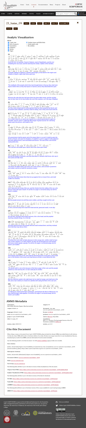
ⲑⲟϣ (30, 127)
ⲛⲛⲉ (15, 232)
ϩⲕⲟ (39, 273)
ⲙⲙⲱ (56, 79)
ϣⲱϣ (14, 154)
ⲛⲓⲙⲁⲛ (21, 182)
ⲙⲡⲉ (44, 184)
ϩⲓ (46, 58)
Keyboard (81, 13)
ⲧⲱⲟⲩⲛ (28, 173)
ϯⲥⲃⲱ (58, 213)
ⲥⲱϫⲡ (21, 58)
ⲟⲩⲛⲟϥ (40, 79)
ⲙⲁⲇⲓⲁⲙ (61, 94)
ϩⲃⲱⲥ (43, 104)
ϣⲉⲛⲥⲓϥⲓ (25, 165)
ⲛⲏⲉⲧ (49, 69)
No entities (31, 46)
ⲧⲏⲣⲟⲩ (41, 254)
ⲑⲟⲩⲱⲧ (27, 104)
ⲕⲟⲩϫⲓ (14, 206)
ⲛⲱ (18, 234)
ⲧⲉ (14, 127)
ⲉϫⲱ (50, 173)
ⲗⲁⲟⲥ (19, 79)
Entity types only (33, 44)
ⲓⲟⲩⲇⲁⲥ (32, 288)
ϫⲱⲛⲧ (21, 262)
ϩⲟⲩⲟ (11, 79)
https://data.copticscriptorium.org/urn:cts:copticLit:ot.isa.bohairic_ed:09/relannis (36, 385)
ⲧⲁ (24, 129)
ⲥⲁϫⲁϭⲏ (13, 275)
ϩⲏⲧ (22, 154)
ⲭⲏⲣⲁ (61, 232)
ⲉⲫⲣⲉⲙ (36, 152)
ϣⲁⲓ (25, 182)
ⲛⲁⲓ (58, 133)
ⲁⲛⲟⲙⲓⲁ (26, 250)
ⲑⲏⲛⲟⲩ (44, 71)
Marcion (50, 316)
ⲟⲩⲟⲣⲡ (21, 145)
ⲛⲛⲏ (23, 81)
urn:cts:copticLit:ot (19, 363)
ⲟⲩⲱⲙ (25, 252)
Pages (11, 51)
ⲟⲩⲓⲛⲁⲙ (25, 273)
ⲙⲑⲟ (14, 81)
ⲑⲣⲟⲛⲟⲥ (51, 127)
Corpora (33, 4)
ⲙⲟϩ (18, 250)
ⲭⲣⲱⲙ (47, 106)
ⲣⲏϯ (20, 81)
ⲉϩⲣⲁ (57, 81)
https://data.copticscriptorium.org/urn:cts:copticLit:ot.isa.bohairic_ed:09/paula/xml (37, 382)
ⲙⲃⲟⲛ (59, 184)
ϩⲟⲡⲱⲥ (23, 224)
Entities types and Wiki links (36, 42)
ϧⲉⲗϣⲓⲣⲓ (39, 232)
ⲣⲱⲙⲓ (56, 264)
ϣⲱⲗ (53, 81)
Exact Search (82, 14)
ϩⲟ (30, 213)
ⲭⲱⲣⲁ (34, 56)
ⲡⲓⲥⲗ (47, 145)
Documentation (43, 4)
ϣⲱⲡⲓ (20, 115)
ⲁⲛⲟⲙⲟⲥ (39, 234)
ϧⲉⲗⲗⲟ (11, 213)
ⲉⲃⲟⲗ (31, 79)
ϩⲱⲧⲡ (14, 106)
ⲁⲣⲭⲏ (16, 115)
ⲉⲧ (29, 58)
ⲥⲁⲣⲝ (52, 275)
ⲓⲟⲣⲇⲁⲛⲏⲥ (56, 58)
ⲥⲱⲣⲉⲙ (47, 222)
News (51, 4)
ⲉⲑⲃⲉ (9, 232)
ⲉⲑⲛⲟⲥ (21, 60)
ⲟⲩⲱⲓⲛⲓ (42, 69)
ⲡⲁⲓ (27, 222)
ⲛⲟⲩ (35, 232)
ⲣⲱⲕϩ (40, 264)
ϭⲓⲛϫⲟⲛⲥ (24, 236)
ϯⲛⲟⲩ (10, 133)
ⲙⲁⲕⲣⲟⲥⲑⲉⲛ (60, 250)
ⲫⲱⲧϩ (39, 163)
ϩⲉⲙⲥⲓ (47, 152)
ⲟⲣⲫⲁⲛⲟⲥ (51, 232)
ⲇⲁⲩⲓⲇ (57, 127)
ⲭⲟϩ (35, 133)
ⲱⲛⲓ (47, 163)
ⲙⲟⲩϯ (38, 115)
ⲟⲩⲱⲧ (28, 206)
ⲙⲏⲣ (49, 58)
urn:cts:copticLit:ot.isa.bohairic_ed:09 (29, 357)
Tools (27, 4)
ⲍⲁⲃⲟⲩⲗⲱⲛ (41, 56)
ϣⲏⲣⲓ (39, 113)
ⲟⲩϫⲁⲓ (49, 117)
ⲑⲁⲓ (33, 213)
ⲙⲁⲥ (23, 113)
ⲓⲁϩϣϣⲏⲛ (20, 254)
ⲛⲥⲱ (9, 198)
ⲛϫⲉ (20, 152)
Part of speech (14, 44)
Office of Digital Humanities (11, 403)
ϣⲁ (15, 133)
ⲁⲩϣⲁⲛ (10, 92)
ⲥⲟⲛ (14, 266)
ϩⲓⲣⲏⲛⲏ (33, 117)
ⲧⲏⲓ (47, 113)
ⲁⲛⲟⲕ (15, 117)
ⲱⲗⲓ (15, 92)
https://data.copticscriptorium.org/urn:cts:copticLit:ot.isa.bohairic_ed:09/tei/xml (35, 379)
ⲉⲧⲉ (35, 127)
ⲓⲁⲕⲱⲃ (31, 145)
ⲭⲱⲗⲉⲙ (29, 56)
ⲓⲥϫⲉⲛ (9, 131)
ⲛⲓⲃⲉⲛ (16, 104)
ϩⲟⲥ (27, 129)
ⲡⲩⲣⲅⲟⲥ (47, 165)
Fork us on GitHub (64, 402)
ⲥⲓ (26, 275)
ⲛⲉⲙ (16, 58)
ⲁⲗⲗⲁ (25, 163)
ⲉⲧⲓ (12, 186)
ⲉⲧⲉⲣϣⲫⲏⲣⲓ (22, 213)
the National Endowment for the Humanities (36, 402)
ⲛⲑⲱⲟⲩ (26, 234)
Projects (57, 4)
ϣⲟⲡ (31, 58)
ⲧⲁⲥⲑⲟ (50, 184)
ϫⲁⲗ (11, 254)
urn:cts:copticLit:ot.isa (17, 360)
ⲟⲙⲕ (32, 224)
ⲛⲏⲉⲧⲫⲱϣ (43, 81)
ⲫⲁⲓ (14, 56)
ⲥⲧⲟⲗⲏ (12, 104)
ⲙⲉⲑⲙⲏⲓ (56, 129)
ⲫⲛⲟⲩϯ (28, 232)
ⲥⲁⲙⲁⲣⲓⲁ (56, 152)
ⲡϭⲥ (18, 145)
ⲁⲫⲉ (45, 204)
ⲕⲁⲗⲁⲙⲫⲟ (55, 254)
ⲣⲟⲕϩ (37, 106)
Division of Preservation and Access (30, 403)
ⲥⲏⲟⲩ (20, 133)
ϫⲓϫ (17, 186)
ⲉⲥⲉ (14, 250)
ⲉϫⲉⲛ (40, 71)
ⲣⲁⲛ (46, 115)
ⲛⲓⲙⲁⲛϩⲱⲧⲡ (49, 182)
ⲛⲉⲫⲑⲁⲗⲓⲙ (52, 56)
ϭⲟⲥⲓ (30, 154)
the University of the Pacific (32, 405)
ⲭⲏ (31, 92)
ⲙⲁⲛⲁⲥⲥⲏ (28, 286)
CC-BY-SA (50, 312)
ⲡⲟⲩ (60, 196)
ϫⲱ (38, 154)
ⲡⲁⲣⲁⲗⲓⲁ (40, 58)
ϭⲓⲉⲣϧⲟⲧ (38, 196)
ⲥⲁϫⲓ (15, 236)
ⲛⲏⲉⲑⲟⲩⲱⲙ (11, 184)
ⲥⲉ (21, 106)
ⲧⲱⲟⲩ (37, 173)
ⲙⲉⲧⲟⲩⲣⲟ (18, 129)
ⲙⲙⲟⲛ (26, 127)
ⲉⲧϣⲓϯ (23, 94)
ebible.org (58, 322)
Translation (13, 46)
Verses (12, 49)
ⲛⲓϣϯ (35, 69)
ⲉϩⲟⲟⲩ (54, 94)
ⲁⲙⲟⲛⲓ (41, 129)
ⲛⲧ (26, 224)
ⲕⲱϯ (63, 196)
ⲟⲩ (33, 69)
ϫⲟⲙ (55, 196)
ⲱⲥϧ (37, 81)
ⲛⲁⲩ (29, 69)
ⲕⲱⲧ (38, 165)
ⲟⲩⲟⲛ (61, 234)
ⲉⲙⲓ (17, 152)
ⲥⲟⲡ (39, 288)
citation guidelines (42, 340)
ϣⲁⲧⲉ (31, 196)
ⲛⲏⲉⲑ (9, 69)
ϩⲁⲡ (64, 129)
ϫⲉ (9, 104)
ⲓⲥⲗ (19, 184)
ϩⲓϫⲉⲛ (53, 92)
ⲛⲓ (18, 60)
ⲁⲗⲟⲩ (15, 113)
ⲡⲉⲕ (17, 79)
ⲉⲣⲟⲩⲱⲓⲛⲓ (36, 71)
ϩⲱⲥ (30, 264)
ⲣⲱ (54, 234)
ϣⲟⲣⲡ (18, 56)
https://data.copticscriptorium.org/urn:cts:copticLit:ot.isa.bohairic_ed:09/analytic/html (48, 372)
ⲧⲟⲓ (33, 127)
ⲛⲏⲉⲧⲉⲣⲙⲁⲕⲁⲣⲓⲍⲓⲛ (19, 222)
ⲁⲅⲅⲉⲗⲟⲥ (53, 115)
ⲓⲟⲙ (13, 58)
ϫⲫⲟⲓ (60, 275)
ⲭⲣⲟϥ (38, 104)
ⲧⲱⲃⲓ (14, 163)
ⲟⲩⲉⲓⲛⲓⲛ (39, 182)
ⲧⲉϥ (14, 115)
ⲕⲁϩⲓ (47, 56)
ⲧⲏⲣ (28, 152)
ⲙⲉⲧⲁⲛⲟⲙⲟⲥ (16, 215)
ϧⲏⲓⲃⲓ (14, 71)
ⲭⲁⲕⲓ (20, 69)
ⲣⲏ (31, 182)
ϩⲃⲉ (23, 92)
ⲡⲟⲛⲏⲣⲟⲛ (46, 234)
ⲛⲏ (27, 58)
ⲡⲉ (23, 215)
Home (22, 4)
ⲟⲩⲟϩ (45, 69)
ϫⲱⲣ (31, 94)
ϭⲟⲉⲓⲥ (41, 133)
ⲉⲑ (22, 273)
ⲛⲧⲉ (9, 58)
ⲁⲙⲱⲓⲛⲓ (29, 163)
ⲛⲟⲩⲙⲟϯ (57, 92)
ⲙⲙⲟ (34, 94)
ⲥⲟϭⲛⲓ (12, 117)
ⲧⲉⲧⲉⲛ (25, 69)
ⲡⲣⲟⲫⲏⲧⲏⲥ (48, 213)
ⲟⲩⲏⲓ (31, 273)
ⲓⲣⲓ (54, 133)
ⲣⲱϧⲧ (18, 173)
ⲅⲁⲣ (15, 94)
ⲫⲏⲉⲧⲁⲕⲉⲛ (24, 79)
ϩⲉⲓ (22, 163)
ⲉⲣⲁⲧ (30, 129)
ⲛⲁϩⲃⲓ (28, 115)
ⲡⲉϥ (43, 115)
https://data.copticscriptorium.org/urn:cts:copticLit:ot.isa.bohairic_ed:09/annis (35, 391)
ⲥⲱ (9, 56)
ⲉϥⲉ (31, 71)
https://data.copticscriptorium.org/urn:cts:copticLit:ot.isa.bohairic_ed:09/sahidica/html (43, 369)
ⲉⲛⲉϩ (27, 133)
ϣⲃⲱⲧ (44, 92)
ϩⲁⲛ (50, 81)
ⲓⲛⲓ (25, 117)
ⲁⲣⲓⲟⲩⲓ (22, 56)
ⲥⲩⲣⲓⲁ (14, 182)
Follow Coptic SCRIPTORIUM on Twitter (70, 405)
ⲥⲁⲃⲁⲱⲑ (46, 133)
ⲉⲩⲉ (48, 79)
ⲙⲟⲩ (21, 71)
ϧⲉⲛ (35, 58)
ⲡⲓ (56, 56)
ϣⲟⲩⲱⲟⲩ (16, 252)
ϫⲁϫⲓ (13, 175)
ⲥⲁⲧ (52, 204)
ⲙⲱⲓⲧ (58, 56)
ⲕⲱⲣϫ (59, 163)
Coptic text (13, 42)
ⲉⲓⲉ (22, 117)
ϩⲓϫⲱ (33, 92)
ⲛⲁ (21, 92)
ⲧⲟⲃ (55, 104)
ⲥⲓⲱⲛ (43, 173)
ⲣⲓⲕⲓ (20, 273)
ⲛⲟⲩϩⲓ (15, 165)
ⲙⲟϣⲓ (12, 69)
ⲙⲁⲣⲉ (33, 163)
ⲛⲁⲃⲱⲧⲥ (25, 288)
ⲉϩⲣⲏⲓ (46, 173)
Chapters (12, 47)
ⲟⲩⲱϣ (26, 106)
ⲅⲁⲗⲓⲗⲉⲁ (12, 60)
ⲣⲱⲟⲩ (24, 184)
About (64, 4)
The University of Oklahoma (17, 405)
